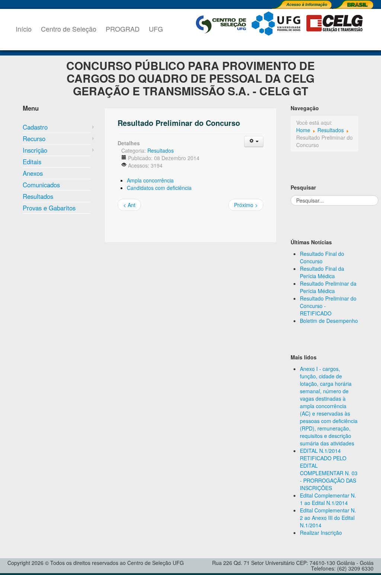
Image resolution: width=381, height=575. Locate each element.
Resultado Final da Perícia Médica (322, 272)
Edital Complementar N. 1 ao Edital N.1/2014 (328, 499)
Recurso (34, 138)
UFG (156, 29)
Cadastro (35, 127)
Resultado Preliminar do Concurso (179, 122)
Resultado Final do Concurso (322, 257)
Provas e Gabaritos (49, 208)
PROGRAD (123, 29)
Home (303, 130)
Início (24, 29)
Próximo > (246, 205)
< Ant (129, 205)
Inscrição (35, 150)
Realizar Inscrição (321, 532)
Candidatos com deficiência (159, 187)
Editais (32, 161)
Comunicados (41, 184)
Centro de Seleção (68, 29)
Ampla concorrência (150, 180)
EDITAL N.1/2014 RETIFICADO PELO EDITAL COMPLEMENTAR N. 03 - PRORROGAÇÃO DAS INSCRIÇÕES (329, 469)
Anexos (33, 173)
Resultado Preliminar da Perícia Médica (328, 287)
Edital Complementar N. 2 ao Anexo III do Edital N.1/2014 (328, 517)
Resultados (38, 196)
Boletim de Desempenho (329, 320)
